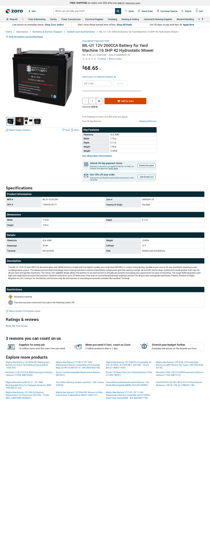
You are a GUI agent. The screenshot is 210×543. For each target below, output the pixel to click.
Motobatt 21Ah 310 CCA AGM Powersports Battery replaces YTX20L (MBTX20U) (29, 373)
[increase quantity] (99, 101)
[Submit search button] (118, 11)
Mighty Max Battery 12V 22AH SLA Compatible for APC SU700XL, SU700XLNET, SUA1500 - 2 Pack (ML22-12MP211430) (129, 365)
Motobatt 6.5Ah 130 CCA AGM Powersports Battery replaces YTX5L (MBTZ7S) (179, 373)
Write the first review (17, 326)
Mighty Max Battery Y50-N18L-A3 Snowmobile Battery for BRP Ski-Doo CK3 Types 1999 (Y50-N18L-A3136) (180, 365)
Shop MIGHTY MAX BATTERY (96, 41)
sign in (121, 3)
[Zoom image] (43, 77)
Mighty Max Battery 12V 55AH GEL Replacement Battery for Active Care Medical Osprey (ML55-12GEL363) (28, 365)
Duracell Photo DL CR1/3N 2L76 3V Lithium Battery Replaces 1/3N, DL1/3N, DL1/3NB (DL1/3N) (179, 383)
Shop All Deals (124, 24)
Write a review (115, 58)
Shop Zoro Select (54, 24)
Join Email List (146, 176)
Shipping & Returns (148, 121)
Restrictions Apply (133, 3)
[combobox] (87, 11)
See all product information (97, 155)
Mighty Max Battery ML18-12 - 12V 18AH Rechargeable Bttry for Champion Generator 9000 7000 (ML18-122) (28, 385)
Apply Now (188, 24)
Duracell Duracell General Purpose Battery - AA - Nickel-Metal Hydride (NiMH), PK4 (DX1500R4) (128, 383)
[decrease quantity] (85, 101)
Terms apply (113, 168)
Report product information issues (24, 311)
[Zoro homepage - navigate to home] (14, 11)
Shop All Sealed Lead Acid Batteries (26, 36)
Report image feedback (19, 130)
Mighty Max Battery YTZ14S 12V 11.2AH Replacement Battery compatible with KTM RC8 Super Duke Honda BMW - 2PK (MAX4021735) (128, 395)
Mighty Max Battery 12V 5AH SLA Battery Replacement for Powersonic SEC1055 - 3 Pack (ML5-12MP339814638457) (27, 395)
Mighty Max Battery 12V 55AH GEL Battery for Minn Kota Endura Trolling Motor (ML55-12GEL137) (79, 393)
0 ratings (102, 58)
